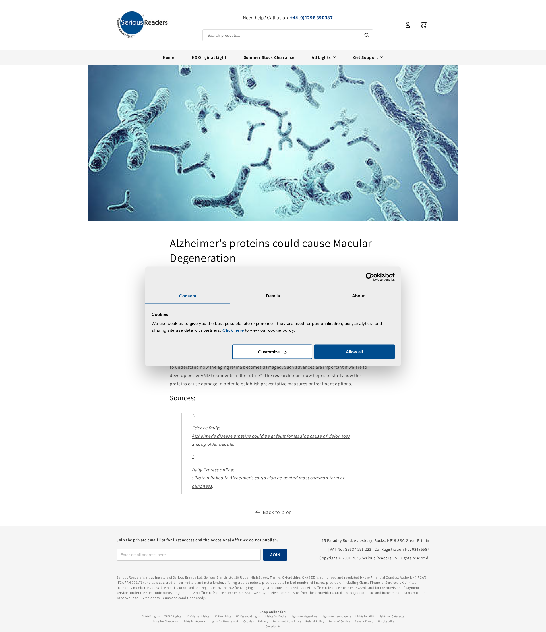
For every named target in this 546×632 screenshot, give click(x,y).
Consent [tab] (187, 295)
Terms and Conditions (287, 621)
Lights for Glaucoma (165, 621)
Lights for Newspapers (336, 616)
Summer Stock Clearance (269, 57)
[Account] (407, 24)
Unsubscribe (386, 621)
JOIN (275, 554)
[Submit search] (367, 35)
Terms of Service (339, 621)
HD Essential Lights (248, 616)
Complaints (273, 626)
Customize (269, 351)
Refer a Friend (364, 621)
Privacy (263, 621)
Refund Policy (314, 621)
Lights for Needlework (224, 621)
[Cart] (423, 24)
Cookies (248, 621)
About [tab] (358, 295)
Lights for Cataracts (391, 616)
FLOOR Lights (151, 616)
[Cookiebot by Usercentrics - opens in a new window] (370, 277)
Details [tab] (273, 295)
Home (168, 57)
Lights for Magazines (304, 616)
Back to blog (277, 512)
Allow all (354, 351)
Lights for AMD (364, 616)
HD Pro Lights (222, 616)
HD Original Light (209, 57)
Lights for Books (275, 616)
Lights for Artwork (194, 621)
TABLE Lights (172, 616)
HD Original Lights (197, 616)
